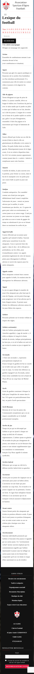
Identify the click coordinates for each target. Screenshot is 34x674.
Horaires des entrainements (17, 579)
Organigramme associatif (17, 587)
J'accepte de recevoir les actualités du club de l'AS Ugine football (18, 661)
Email (17, 653)
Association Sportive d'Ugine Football (21, 5)
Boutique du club (17, 596)
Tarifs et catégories (17, 583)
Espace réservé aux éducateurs (17, 605)
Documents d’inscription (17, 592)
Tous (4, 29)
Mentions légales (17, 600)
